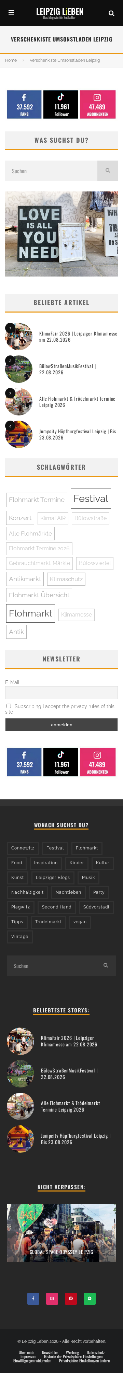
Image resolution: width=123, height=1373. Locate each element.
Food (16, 862)
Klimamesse (76, 614)
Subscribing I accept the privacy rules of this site (59, 709)
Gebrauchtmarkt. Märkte (39, 563)
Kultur (102, 862)
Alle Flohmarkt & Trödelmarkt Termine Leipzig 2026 (77, 401)
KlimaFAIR (53, 518)
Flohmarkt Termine (37, 499)
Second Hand (56, 907)
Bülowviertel (95, 563)
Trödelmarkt (48, 921)
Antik (16, 631)
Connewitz (23, 848)
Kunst (17, 877)
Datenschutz (96, 1352)
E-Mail (12, 682)
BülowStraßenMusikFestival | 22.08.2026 (67, 369)
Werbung (72, 1352)
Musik (88, 877)
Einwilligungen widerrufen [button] (32, 1361)
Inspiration (46, 862)
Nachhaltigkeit (27, 892)
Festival (90, 498)
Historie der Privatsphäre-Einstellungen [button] (73, 1356)
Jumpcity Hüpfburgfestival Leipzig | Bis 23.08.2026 (77, 434)
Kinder (77, 862)
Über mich (26, 1352)
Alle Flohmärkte (30, 533)
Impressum (28, 1356)
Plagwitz (20, 907)
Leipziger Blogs (53, 877)
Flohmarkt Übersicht (39, 595)
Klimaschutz (66, 579)
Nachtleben (68, 892)
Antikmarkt (25, 579)
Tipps (17, 921)
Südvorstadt (96, 907)
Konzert (20, 517)
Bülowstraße (90, 518)
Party (99, 892)
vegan (80, 921)
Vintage (19, 936)
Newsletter (50, 1352)
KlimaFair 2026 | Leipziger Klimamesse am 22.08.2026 (78, 336)
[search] (107, 171)
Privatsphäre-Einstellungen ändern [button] (84, 1361)
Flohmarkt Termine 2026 (39, 548)
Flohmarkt (30, 613)
